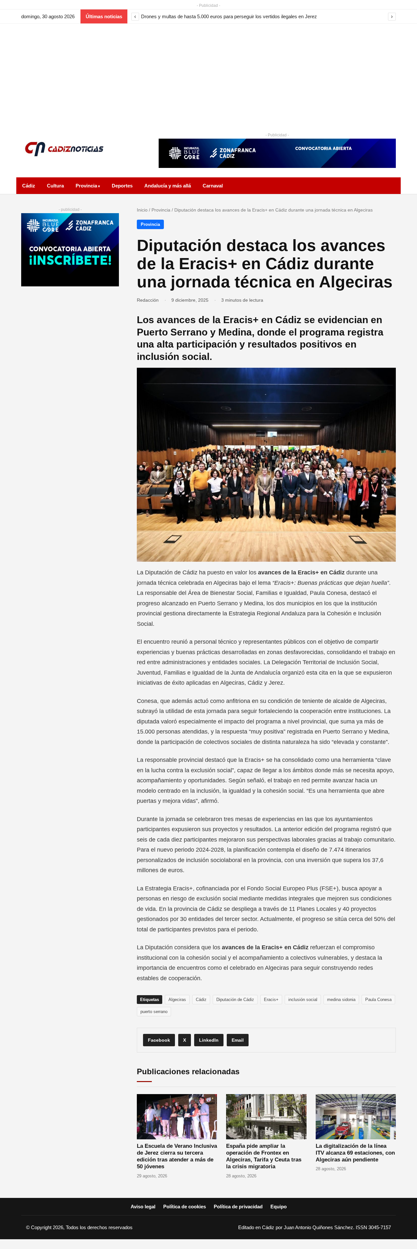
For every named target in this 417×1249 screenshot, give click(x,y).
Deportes (122, 185)
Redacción (148, 300)
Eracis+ (271, 999)
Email (238, 1040)
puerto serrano (153, 1011)
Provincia (86, 185)
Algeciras (177, 999)
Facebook (159, 1040)
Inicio (142, 210)
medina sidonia (341, 999)
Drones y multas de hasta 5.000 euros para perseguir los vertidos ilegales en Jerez (229, 16)
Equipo (278, 1206)
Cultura (55, 185)
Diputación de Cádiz (235, 999)
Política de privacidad (238, 1206)
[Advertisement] (208, 72)
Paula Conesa (378, 999)
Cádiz (28, 185)
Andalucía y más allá (167, 185)
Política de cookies (184, 1206)
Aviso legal (143, 1206)
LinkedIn (209, 1040)
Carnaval (213, 185)
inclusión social (302, 999)
